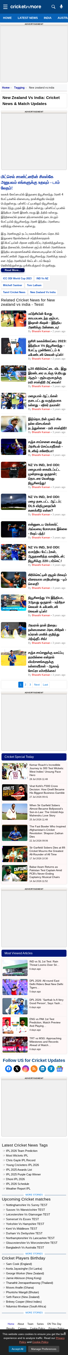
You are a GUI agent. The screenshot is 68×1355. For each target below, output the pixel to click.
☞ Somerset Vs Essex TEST (21, 1219)
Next (37, 684)
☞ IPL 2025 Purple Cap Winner (22, 1174)
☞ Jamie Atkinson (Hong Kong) (22, 1278)
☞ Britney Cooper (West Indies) (22, 1301)
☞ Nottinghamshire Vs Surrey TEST (25, 1205)
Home (7, 17)
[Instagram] (25, 1068)
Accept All (17, 1348)
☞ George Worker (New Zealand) (23, 1273)
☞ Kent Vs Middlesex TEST (20, 1228)
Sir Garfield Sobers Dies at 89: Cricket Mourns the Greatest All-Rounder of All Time (47, 851)
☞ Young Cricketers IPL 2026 (21, 1165)
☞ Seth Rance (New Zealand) (21, 1297)
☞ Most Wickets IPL (15, 1155)
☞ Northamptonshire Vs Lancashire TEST (29, 1238)
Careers (22, 1328)
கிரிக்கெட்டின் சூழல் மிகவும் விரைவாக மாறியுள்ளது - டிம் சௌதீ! (47, 579)
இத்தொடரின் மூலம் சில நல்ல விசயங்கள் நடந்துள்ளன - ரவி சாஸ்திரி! (47, 423)
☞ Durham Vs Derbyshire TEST (22, 1233)
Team (30, 1324)
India (48, 17)
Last (45, 684)
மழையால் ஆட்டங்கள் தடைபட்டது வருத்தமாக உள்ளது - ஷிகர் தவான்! (44, 400)
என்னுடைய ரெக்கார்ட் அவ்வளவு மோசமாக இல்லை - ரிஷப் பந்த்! (47, 529)
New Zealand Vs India (43, 292)
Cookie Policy (37, 1328)
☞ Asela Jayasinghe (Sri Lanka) (22, 1268)
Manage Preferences (43, 1348)
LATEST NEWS (28, 17)
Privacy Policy (56, 1328)
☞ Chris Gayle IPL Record (19, 1160)
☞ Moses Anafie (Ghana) (18, 1287)
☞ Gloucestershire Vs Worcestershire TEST (30, 1242)
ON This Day (54, 1324)
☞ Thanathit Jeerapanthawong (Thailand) (28, 1282)
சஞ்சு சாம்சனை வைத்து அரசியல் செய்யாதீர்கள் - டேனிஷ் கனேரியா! (45, 446)
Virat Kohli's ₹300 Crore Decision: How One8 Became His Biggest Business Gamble (47, 789)
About (21, 1324)
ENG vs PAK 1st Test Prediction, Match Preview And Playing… (44, 1022)
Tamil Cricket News (14, 292)
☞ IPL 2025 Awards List (17, 1169)
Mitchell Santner (12, 285)
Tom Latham (34, 285)
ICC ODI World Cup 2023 (17, 278)
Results (10, 1328)
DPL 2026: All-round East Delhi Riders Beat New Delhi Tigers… (46, 984)
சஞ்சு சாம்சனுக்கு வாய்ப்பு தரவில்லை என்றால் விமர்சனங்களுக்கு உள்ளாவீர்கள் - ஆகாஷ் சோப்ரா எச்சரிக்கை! (46, 662)
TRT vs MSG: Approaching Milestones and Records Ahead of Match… (45, 1042)
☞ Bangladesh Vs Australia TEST (23, 1247)
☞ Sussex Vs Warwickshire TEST (24, 1209)
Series (40, 1324)
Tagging (19, 87)
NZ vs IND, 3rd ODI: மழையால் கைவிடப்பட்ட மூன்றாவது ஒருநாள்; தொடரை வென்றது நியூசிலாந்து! (44, 474)
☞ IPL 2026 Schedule (16, 1183)
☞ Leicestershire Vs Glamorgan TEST (26, 1214)
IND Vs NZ (42, 278)
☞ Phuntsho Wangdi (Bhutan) (21, 1292)
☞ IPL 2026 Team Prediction (20, 1150)
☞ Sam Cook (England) (17, 1263)
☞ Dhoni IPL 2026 (14, 1179)
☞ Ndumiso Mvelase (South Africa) (24, 1306)
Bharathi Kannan (41, 331)
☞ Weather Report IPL (16, 1188)
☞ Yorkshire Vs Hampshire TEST (23, 1223)
